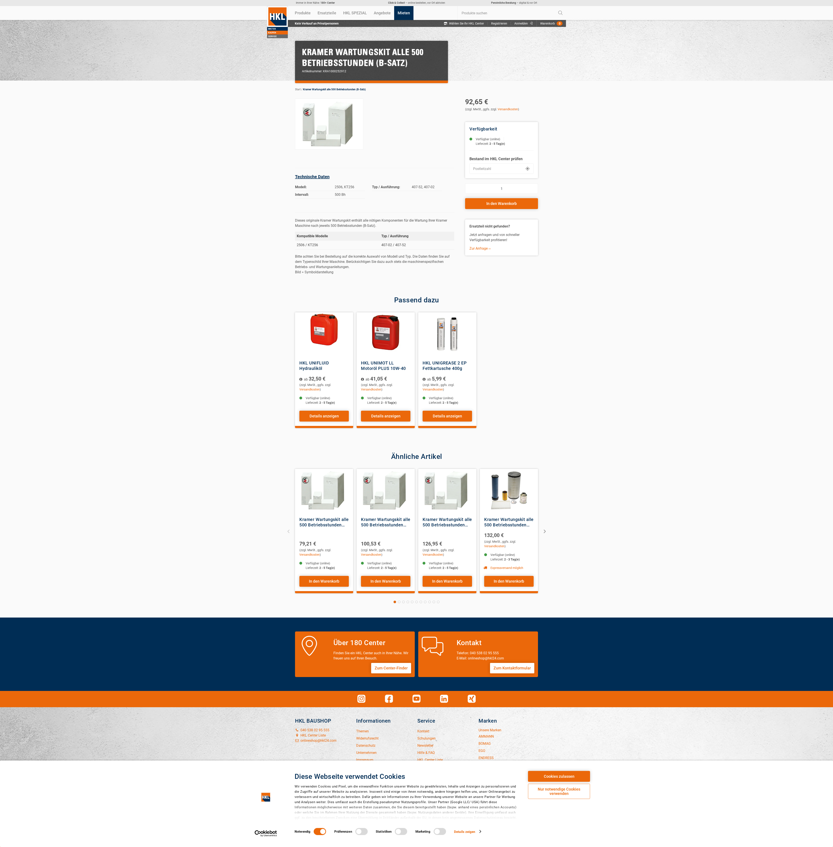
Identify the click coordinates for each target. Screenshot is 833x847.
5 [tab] (412, 602)
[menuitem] (302, 13)
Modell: (301, 187)
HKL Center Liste (313, 735)
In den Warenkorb (501, 203)
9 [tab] (429, 602)
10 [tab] (434, 602)
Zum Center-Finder (391, 668)
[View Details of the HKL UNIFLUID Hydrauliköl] (324, 334)
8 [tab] (425, 602)
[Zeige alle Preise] (301, 379)
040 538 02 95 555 (314, 730)
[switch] (361, 831)
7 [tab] (421, 602)
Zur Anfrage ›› (480, 248)
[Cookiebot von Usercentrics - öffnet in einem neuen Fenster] (266, 833)
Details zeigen (464, 832)
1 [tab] (395, 602)
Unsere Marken (490, 730)
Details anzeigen (324, 416)
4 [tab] (408, 602)
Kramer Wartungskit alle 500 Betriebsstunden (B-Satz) (334, 89)
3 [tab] (403, 602)
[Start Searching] (560, 13)
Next (544, 531)
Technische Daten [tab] (312, 176)
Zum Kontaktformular (512, 668)
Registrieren (499, 23)
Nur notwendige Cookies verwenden (559, 791)
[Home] (277, 22)
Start (298, 89)
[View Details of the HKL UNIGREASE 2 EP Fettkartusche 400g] (447, 334)
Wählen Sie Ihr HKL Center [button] (466, 23)
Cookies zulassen (559, 776)
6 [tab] (416, 602)
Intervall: (302, 195)
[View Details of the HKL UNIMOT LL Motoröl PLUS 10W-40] (386, 334)
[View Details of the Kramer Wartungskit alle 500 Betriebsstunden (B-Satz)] (324, 490)
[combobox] (511, 13)
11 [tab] (438, 602)
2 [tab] (399, 602)
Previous (288, 531)
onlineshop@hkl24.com (318, 740)
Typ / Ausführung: (386, 187)
